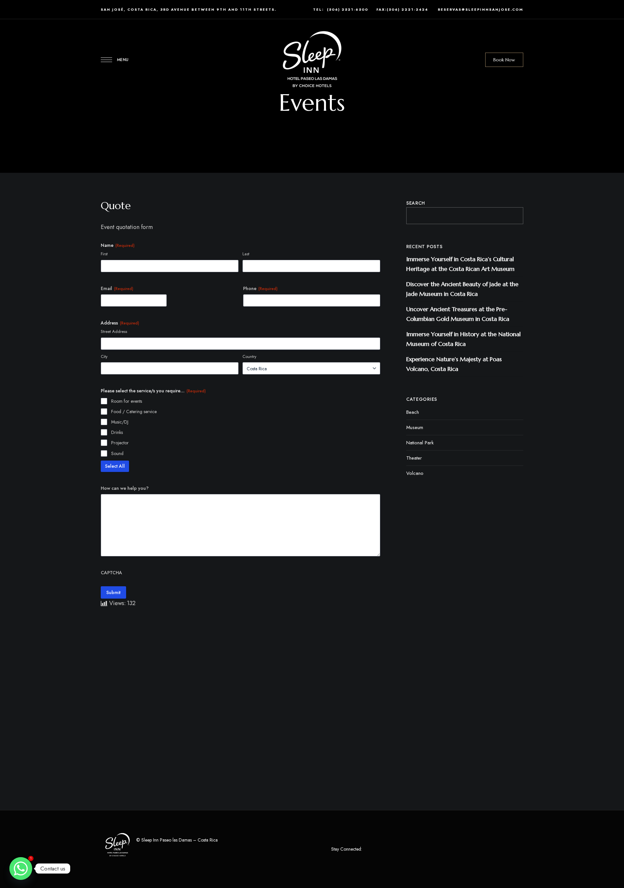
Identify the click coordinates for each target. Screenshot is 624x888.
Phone (260, 288)
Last (245, 254)
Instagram (381, 849)
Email (117, 288)
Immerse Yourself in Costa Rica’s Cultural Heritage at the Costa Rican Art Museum (460, 264)
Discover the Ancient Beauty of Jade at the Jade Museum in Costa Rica (462, 289)
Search (415, 203)
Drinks (117, 432)
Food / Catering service (134, 411)
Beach (412, 412)
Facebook (368, 849)
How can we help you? (125, 488)
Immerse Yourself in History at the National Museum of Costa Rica (463, 339)
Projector (120, 442)
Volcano (414, 473)
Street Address (114, 332)
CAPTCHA (111, 572)
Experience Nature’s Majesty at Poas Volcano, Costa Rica (454, 364)
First (104, 254)
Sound (117, 453)
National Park (420, 442)
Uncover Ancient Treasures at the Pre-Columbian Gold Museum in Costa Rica (457, 314)
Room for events (126, 401)
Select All (115, 466)
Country (249, 357)
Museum (414, 427)
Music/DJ (119, 422)
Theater (414, 458)
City (104, 357)
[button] (504, 60)
